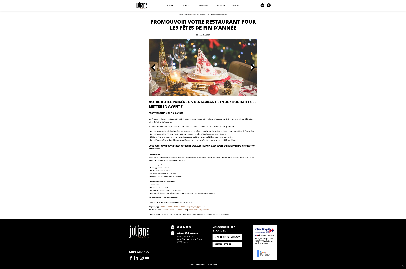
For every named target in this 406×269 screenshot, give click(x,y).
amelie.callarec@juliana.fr (198, 210)
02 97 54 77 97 (168, 210)
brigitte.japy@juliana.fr (196, 207)
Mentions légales (201, 264)
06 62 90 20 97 (179, 207)
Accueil (181, 15)
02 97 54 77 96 (166, 207)
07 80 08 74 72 (181, 210)
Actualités (188, 15)
